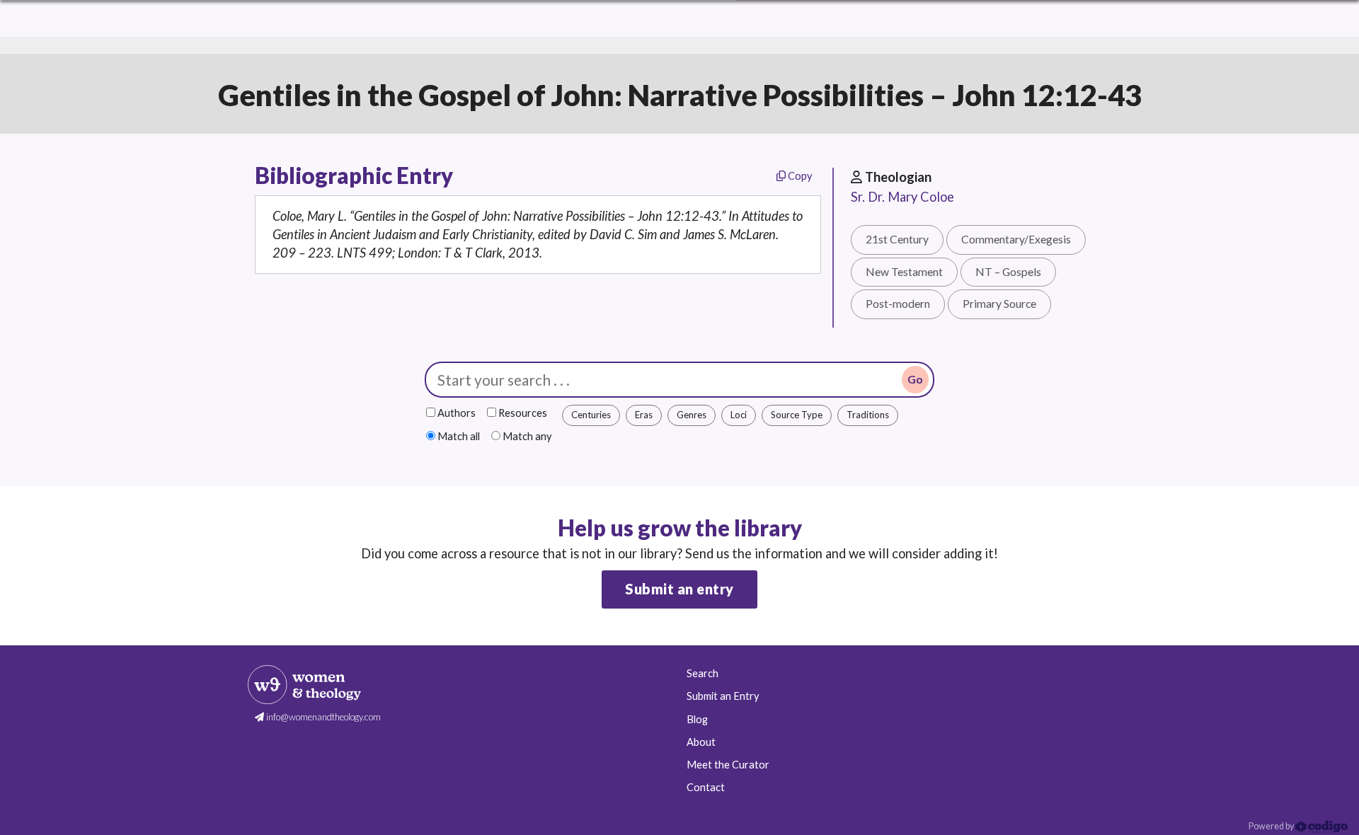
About (701, 742)
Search (702, 673)
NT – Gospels (1008, 271)
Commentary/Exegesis (1016, 239)
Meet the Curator (728, 765)
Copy (799, 176)
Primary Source (999, 303)
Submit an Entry (723, 696)
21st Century (897, 239)
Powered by (1272, 826)
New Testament (904, 271)
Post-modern (898, 303)
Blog (697, 719)
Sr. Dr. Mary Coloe (902, 197)
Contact (706, 787)
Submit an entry (679, 588)
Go (915, 379)
